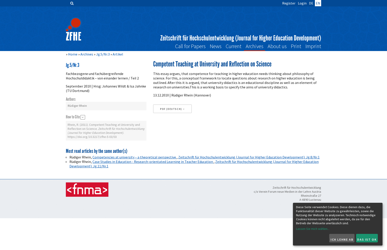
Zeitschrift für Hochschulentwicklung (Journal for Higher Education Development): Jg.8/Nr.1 (249, 157)
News (215, 46)
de (311, 3)
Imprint (313, 46)
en (318, 3)
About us (277, 46)
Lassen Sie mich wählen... (312, 229)
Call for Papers (190, 46)
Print (296, 46)
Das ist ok (366, 239)
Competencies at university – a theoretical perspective (134, 157)
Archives (254, 46)
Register (288, 3)
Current (233, 46)
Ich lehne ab (342, 239)
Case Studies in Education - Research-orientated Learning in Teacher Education (153, 161)
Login (302, 3)
